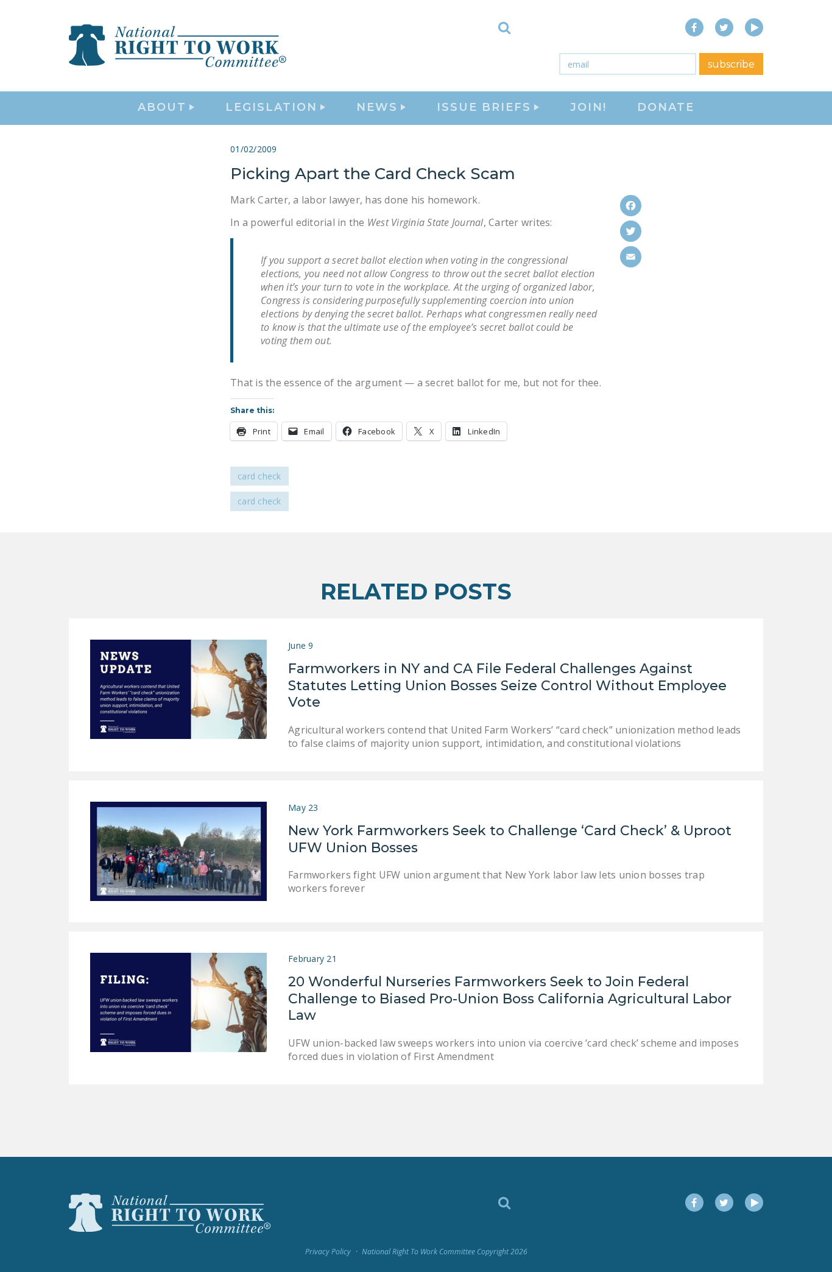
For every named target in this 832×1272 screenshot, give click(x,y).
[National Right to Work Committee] (178, 45)
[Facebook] (630, 205)
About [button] (162, 107)
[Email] (630, 256)
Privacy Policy (328, 1251)
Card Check (259, 476)
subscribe (731, 64)
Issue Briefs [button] (484, 107)
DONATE (665, 107)
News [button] (377, 107)
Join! (588, 107)
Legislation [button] (271, 107)
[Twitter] (630, 231)
